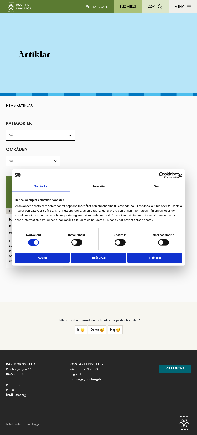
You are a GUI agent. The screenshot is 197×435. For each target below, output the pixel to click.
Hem (9, 106)
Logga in (36, 424)
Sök (151, 7)
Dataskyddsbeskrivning (18, 424)
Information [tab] (98, 186)
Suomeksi (128, 7)
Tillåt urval (99, 257)
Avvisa (42, 257)
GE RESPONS (175, 368)
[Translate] (97, 6)
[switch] (76, 242)
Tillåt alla (155, 257)
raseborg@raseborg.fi (85, 379)
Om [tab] (156, 186)
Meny (179, 7)
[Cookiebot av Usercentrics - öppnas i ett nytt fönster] (165, 175)
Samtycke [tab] (41, 186)
